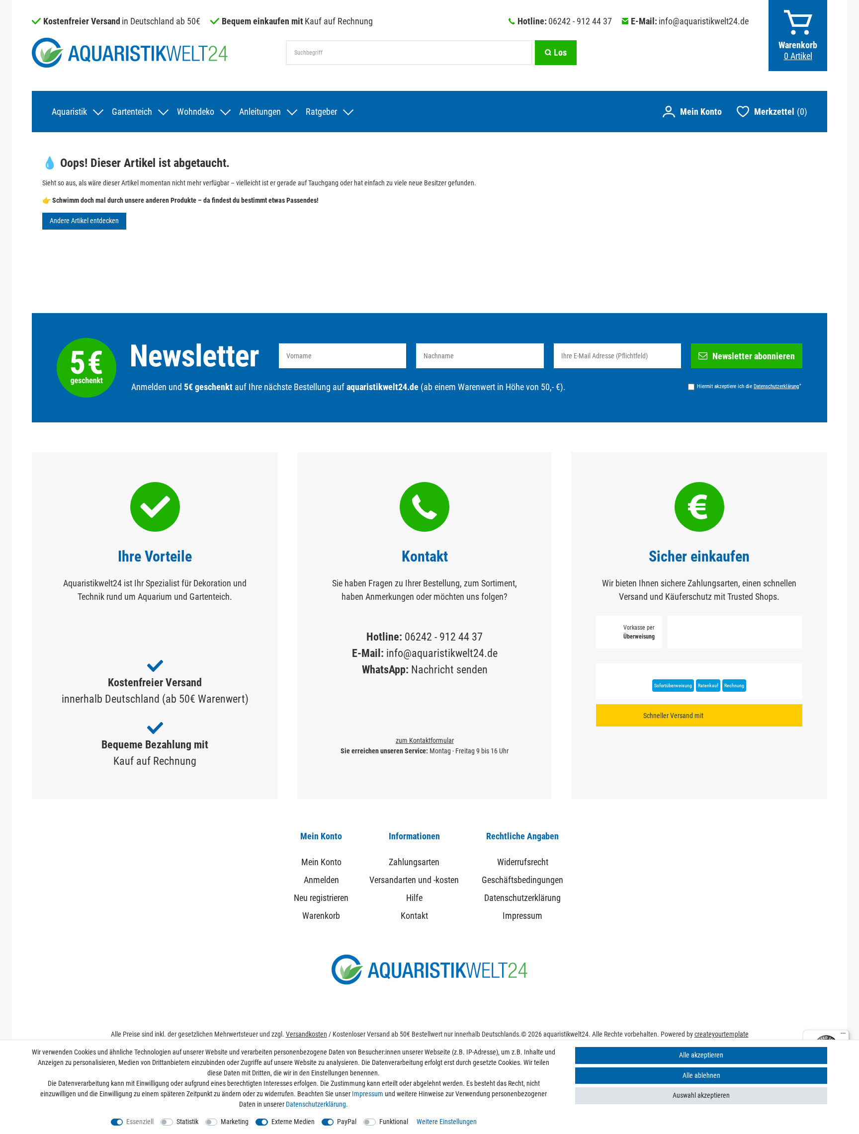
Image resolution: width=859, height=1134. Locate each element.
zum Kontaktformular (425, 740)
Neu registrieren (321, 897)
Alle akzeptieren (701, 1055)
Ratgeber (321, 111)
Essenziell (140, 1122)
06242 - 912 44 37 (580, 21)
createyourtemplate (721, 1034)
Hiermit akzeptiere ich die (749, 386)
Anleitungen (260, 111)
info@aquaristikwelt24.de (704, 21)
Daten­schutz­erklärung (316, 1104)
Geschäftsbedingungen (522, 880)
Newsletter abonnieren (753, 356)
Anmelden (321, 880)
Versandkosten (306, 1034)
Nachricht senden (449, 669)
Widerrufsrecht (522, 862)
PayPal (346, 1122)
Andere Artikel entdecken (84, 221)
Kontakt (414, 915)
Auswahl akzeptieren (701, 1095)
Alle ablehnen (701, 1075)
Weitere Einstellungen (447, 1122)
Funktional (393, 1122)
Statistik (187, 1122)
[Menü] (843, 1036)
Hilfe (414, 897)
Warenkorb (321, 915)
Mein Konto (321, 862)
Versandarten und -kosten (414, 880)
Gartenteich (132, 111)
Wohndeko (195, 111)
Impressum (522, 915)
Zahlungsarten (414, 862)
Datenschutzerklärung (522, 897)
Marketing (235, 1122)
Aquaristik (69, 111)
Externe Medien (293, 1122)
